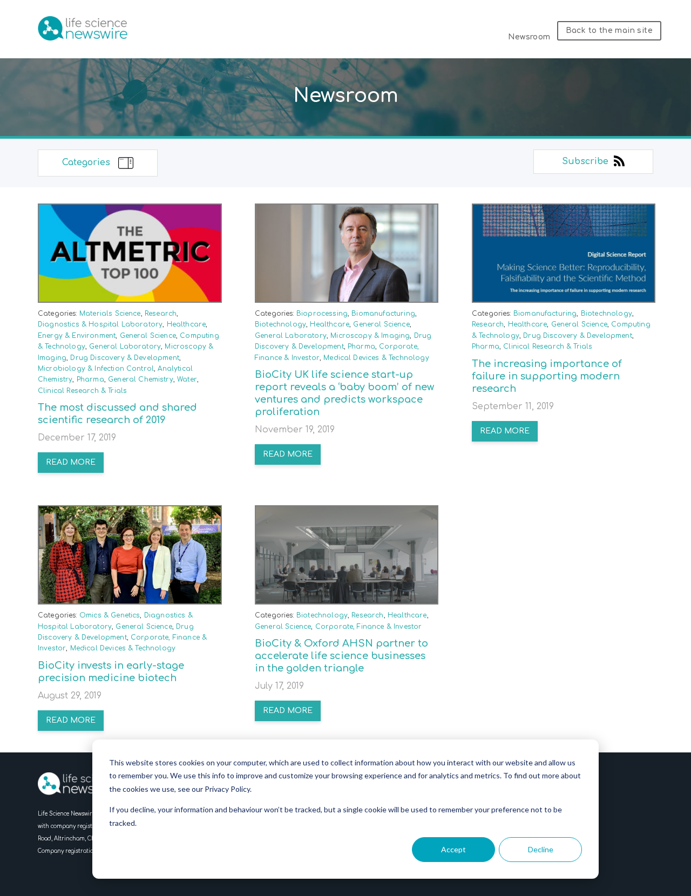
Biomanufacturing (383, 313)
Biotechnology (280, 324)
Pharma (90, 379)
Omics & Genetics (109, 615)
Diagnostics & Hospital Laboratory (100, 324)
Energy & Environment (77, 336)
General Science (148, 336)
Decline (540, 849)
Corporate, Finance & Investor (368, 626)
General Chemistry (140, 379)
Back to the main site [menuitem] (609, 30)
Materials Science (110, 313)
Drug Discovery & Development (124, 358)
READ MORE (71, 462)
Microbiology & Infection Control (96, 368)
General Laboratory (125, 346)
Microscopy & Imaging (370, 336)
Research (161, 313)
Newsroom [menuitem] (529, 37)
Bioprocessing (322, 313)
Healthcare (186, 324)
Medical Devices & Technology (376, 358)
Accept (453, 849)
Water (187, 379)
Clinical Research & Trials (82, 391)
